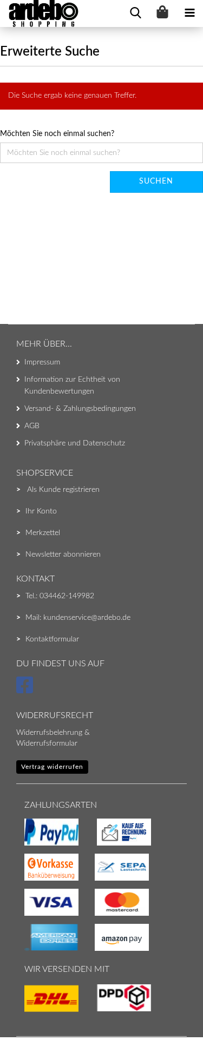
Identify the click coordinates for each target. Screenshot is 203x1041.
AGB (32, 426)
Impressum (42, 362)
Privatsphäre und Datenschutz (74, 443)
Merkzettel (42, 533)
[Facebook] (26, 690)
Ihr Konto (41, 511)
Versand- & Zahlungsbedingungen (80, 409)
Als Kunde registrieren (63, 490)
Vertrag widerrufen (52, 766)
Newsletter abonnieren (63, 554)
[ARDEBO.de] (39, 13)
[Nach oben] (30, 1011)
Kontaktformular (52, 639)
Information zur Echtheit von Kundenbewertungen (72, 385)
